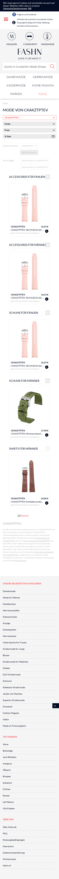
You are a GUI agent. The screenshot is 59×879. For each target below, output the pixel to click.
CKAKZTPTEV (18, 226)
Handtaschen (9, 604)
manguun (7, 763)
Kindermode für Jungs (14, 649)
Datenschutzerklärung (14, 852)
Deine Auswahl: (10, 145)
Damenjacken (9, 629)
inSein (6, 719)
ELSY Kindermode (11, 674)
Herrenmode (43, 77)
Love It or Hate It (29, 58)
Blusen (6, 655)
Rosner (6, 795)
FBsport (7, 770)
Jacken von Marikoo (12, 693)
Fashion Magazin (11, 713)
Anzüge (6, 623)
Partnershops (9, 859)
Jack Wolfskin (9, 757)
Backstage (8, 750)
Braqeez (7, 776)
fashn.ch (7, 865)
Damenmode (16, 77)
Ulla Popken (9, 808)
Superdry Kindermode (14, 700)
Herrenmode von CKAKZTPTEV (35, 160)
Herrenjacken (9, 636)
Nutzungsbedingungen (14, 839)
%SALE (43, 94)
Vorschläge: (8, 160)
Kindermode (16, 85)
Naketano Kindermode (14, 687)
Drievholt (7, 706)
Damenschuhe (10, 616)
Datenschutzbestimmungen (15, 8)
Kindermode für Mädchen (15, 661)
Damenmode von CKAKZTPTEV (35, 167)
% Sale (8, 136)
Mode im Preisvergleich (14, 725)
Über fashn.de (9, 827)
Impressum (8, 846)
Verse (5, 744)
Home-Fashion (43, 85)
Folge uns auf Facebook (26, 14)
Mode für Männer (11, 597)
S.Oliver (7, 789)
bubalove (7, 782)
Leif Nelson (8, 802)
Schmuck (7, 681)
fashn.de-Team (20, 560)
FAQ (5, 833)
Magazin (11, 44)
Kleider (6, 668)
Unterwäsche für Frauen (15, 642)
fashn (5, 103)
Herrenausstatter (11, 610)
